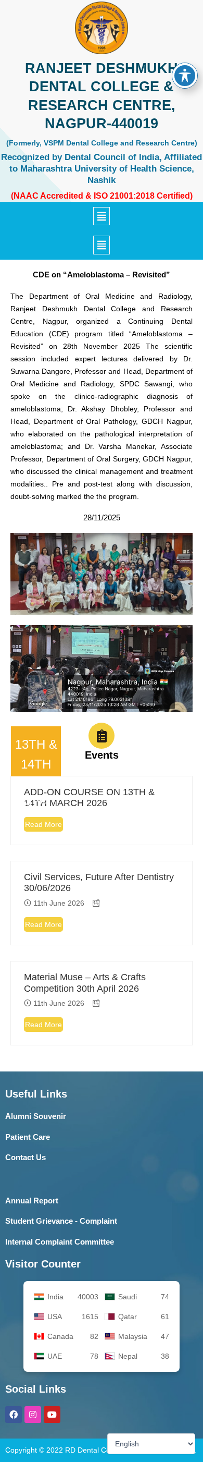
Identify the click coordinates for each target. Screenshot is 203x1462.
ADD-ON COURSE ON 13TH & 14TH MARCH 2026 (89, 798)
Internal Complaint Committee (59, 1241)
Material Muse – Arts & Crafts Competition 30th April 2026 (85, 983)
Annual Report (31, 1200)
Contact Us (25, 1157)
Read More (43, 824)
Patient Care (27, 1136)
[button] (101, 216)
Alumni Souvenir (35, 1116)
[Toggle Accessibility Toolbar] (184, 75)
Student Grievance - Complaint (61, 1220)
